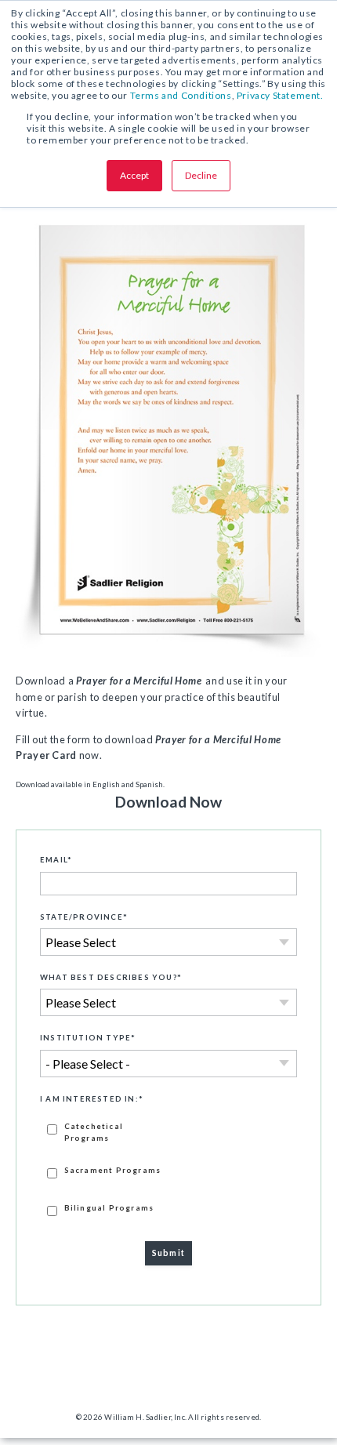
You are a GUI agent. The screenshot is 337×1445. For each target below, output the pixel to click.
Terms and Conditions (181, 95)
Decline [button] (201, 175)
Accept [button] (134, 175)
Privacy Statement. (280, 95)
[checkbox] (168, 1168)
